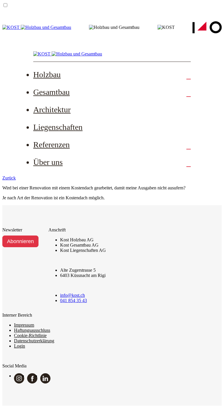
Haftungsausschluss (32, 330)
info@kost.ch (72, 295)
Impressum (24, 324)
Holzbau (47, 74)
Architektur (52, 109)
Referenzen (51, 144)
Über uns (48, 162)
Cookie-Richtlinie (30, 335)
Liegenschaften (58, 127)
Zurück (9, 177)
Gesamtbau (51, 92)
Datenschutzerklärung (34, 340)
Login (19, 346)
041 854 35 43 (73, 300)
